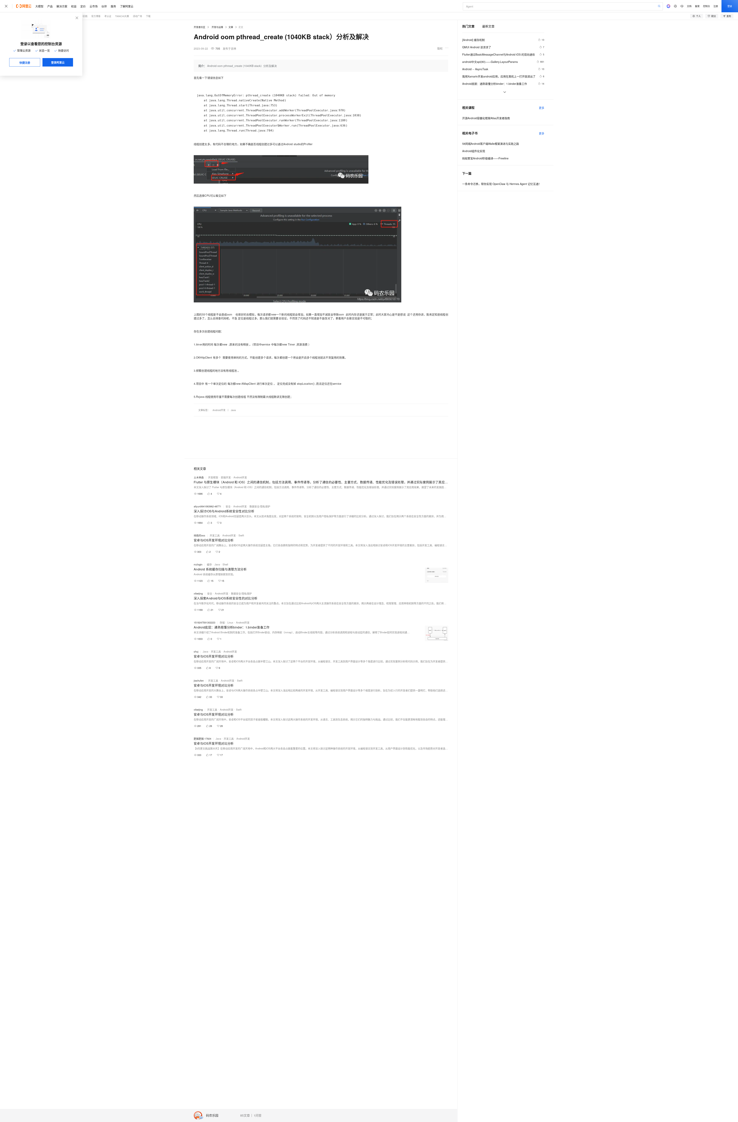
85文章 (245, 1115)
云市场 (94, 6)
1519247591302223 (204, 622)
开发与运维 (217, 27)
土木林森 (199, 477)
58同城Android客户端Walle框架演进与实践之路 (490, 144)
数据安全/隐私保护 (259, 506)
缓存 (209, 564)
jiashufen (199, 680)
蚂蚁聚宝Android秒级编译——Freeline (485, 158)
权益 (73, 6)
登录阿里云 (58, 62)
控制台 (706, 6)
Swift (241, 535)
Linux (230, 622)
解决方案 (62, 6)
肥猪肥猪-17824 (202, 738)
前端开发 (226, 477)
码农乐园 (212, 1116)
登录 (729, 6)
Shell (225, 564)
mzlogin (198, 564)
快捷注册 (24, 62)
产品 (50, 6)
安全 (228, 506)
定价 (83, 6)
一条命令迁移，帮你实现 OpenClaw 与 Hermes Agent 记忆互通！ (501, 184)
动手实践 (82, 16)
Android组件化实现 (473, 151)
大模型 (39, 6)
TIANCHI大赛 (122, 16)
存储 (222, 622)
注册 (715, 6)
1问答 (258, 1115)
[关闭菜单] (6, 6)
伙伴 (104, 6)
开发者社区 (199, 27)
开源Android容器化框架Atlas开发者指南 (486, 118)
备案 (697, 6)
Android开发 (219, 410)
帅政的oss (199, 535)
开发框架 (213, 477)
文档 (689, 6)
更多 (541, 108)
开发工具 (215, 535)
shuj (196, 651)
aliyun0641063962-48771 (207, 506)
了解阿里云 (126, 6)
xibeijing (198, 593)
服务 (113, 6)
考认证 (107, 16)
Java (233, 410)
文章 (231, 27)
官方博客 (96, 16)
